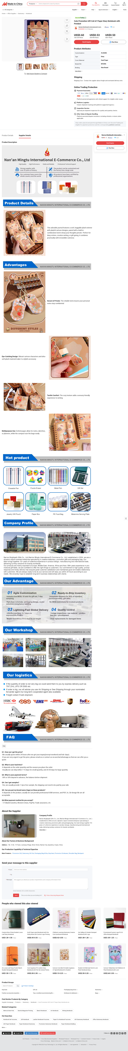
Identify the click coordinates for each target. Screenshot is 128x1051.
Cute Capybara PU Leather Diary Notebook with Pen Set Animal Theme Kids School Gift (38, 970)
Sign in (124, 5)
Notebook (29, 13)
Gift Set (31, 853)
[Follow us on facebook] (112, 1033)
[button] (78, 4)
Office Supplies (11, 13)
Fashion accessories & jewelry (10, 993)
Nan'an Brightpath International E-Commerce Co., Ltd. (91, 27)
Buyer (83, 10)
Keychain (51, 853)
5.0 (104, 137)
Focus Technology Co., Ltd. (51, 1044)
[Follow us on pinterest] (122, 1033)
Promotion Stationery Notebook (48, 1024)
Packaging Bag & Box (41, 853)
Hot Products (26, 1039)
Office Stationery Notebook (101, 1019)
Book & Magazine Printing (25, 1010)
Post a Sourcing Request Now (54, 895)
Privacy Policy (92, 1044)
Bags (96, 993)
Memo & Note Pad (8, 1010)
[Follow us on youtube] (120, 1033)
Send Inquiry (86, 42)
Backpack (81, 853)
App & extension (103, 10)
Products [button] (32, 4)
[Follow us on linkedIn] (125, 1033)
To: (11, 875)
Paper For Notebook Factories (62, 1019)
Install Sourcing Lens (49, 1033)
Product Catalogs (28, 986)
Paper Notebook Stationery (27, 1024)
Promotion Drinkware (61, 853)
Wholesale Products (64, 1039)
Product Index (96, 1039)
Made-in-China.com (56, 1041)
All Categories (8, 10)
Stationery (21, 13)
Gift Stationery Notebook (81, 1019)
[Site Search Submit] (84, 4)
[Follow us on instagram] (117, 1033)
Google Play (18, 1033)
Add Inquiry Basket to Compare (37, 74)
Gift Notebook (25, 1019)
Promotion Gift (17, 853)
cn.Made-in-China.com (81, 1041)
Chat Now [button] (115, 42)
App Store (6, 1033)
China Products (35, 1039)
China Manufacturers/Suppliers (49, 1039)
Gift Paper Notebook (9, 1024)
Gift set (35, 990)
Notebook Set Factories (10, 1019)
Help (92, 10)
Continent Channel (86, 1039)
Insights (103, 1039)
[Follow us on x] (114, 1033)
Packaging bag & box (70, 990)
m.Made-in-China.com (68, 1041)
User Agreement (74, 1044)
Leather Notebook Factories (41, 1019)
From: (10, 870)
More (3, 1027)
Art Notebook (54, 1010)
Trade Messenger (31, 1033)
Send (16, 895)
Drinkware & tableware (70, 993)
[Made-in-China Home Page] (12, 4)
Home (3, 13)
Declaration (84, 1044)
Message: (9, 879)
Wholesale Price (75, 1039)
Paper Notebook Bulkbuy (68, 1024)
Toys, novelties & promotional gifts (43, 993)
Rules (125, 10)
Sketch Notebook (42, 1010)
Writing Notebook (67, 1010)
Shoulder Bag (73, 853)
